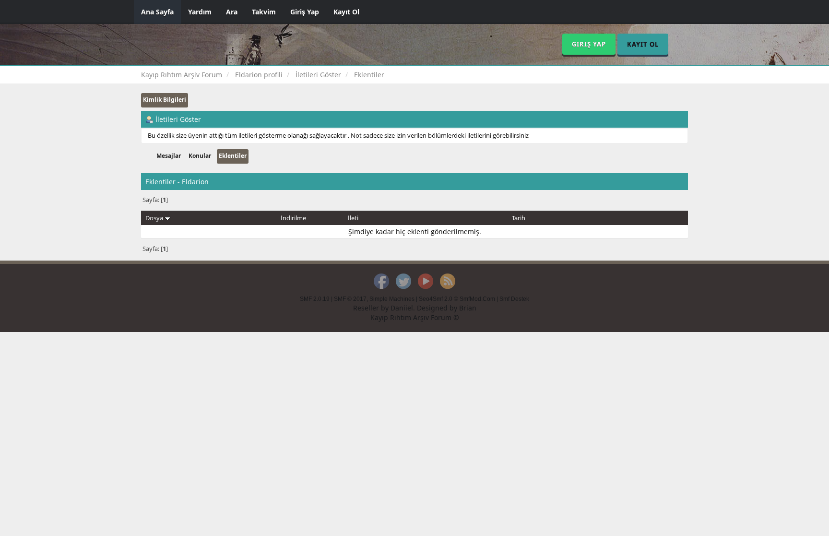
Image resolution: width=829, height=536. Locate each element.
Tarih (518, 218)
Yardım (200, 11)
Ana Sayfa (157, 11)
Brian (467, 307)
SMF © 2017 (350, 299)
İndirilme (293, 218)
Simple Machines (391, 299)
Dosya (155, 218)
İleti (353, 218)
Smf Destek (514, 299)
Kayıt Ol (346, 11)
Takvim (264, 11)
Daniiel (402, 307)
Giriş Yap (304, 11)
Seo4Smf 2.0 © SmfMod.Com (457, 299)
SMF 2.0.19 (315, 299)
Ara (231, 11)
